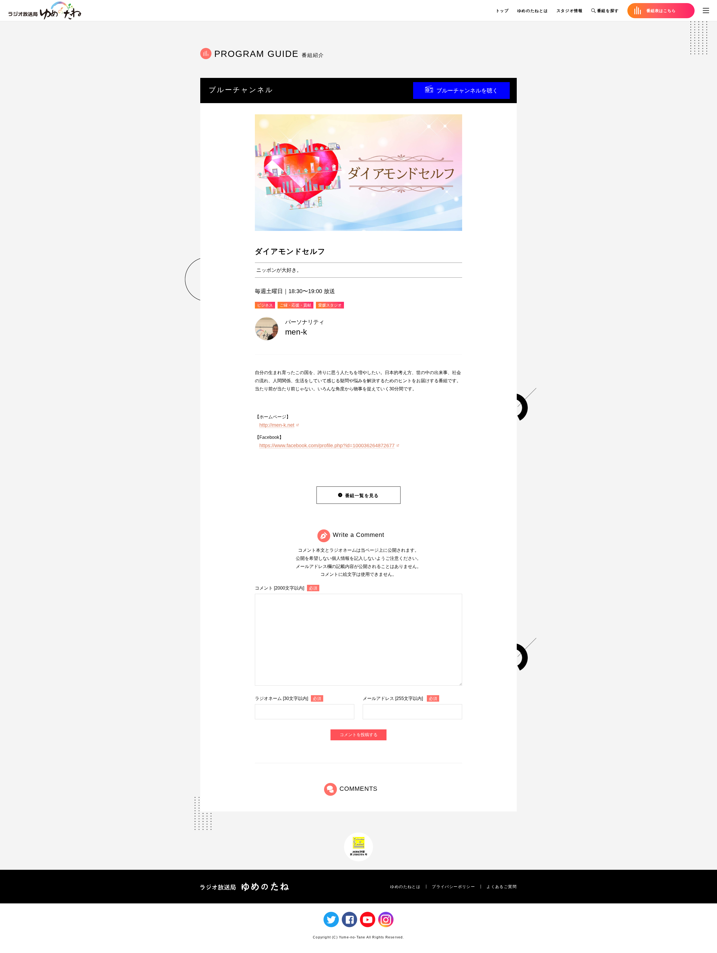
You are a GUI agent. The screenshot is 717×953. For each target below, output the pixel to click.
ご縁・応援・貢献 (295, 305)
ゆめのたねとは (532, 10)
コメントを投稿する (359, 734)
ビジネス (265, 305)
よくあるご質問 (501, 886)
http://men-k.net (276, 425)
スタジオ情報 (570, 10)
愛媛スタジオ (330, 305)
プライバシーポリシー (453, 886)
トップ (502, 10)
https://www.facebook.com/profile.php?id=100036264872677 (327, 445)
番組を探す (608, 10)
